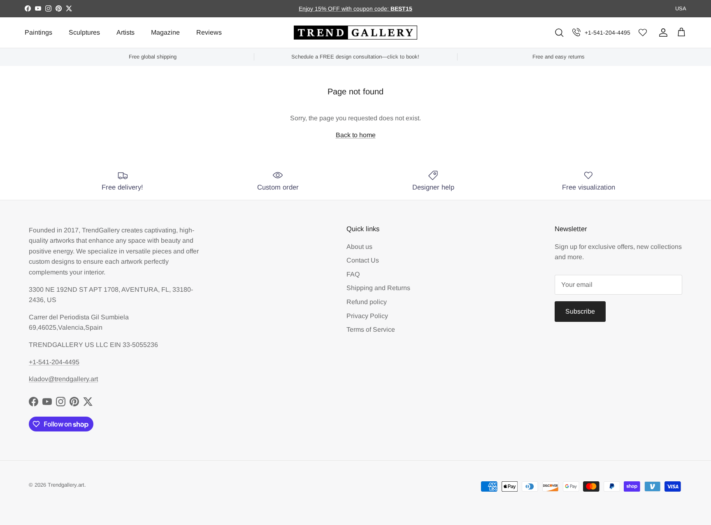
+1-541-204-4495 (607, 32)
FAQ (353, 274)
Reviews (209, 32)
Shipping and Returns (378, 287)
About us (359, 246)
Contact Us (362, 260)
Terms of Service (370, 329)
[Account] (661, 33)
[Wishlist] (643, 32)
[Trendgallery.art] (355, 33)
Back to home (356, 134)
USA (680, 8)
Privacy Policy (367, 315)
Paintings (38, 32)
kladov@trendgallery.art (63, 378)
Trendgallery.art (66, 485)
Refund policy (366, 301)
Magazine (165, 32)
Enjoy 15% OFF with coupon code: (344, 8)
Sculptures (84, 32)
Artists (125, 32)
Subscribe (580, 311)
